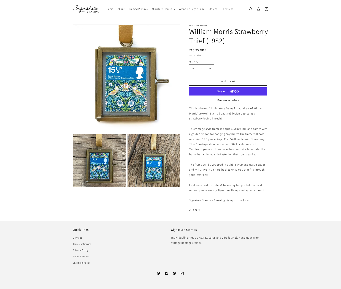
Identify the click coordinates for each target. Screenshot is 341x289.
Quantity (193, 61)
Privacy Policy (80, 250)
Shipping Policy (81, 262)
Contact (77, 237)
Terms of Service (82, 244)
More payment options (228, 100)
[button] (163, 9)
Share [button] (196, 209)
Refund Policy (81, 256)
